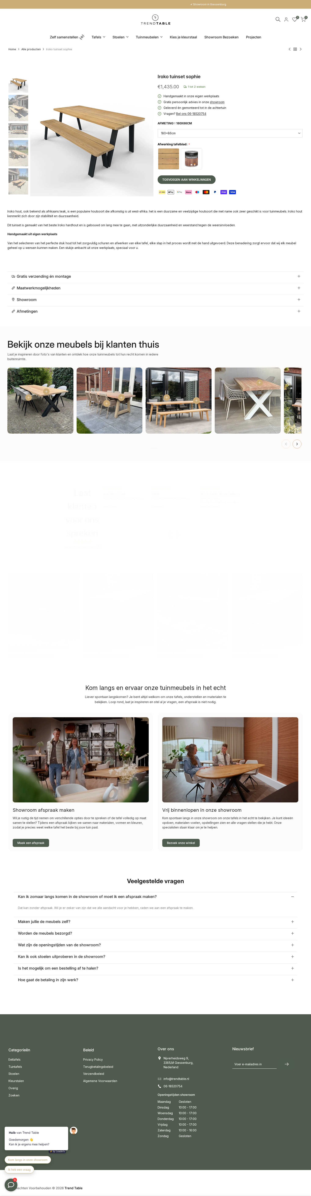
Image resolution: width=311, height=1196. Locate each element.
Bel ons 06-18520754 (191, 113)
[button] (170, 535)
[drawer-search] (278, 19)
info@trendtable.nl (176, 1079)
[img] (82, 542)
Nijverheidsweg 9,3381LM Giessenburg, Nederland (178, 1062)
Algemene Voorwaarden (100, 1081)
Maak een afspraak (30, 843)
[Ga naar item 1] (153, 448)
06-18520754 (173, 1086)
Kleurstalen (16, 1081)
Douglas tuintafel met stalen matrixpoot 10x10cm (192, 646)
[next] (145, 134)
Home (12, 49)
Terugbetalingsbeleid (98, 1066)
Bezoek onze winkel (181, 843)
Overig (13, 1088)
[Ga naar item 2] (156, 448)
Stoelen (13, 1073)
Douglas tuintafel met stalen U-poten (258, 646)
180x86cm (168, 133)
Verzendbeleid (93, 1073)
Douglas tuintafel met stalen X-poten (109, 646)
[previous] (38, 134)
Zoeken (13, 1095)
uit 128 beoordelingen (80, 547)
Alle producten (31, 49)
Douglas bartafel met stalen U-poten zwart (39, 646)
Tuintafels (15, 1066)
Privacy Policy (93, 1059)
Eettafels (14, 1059)
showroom (217, 102)
